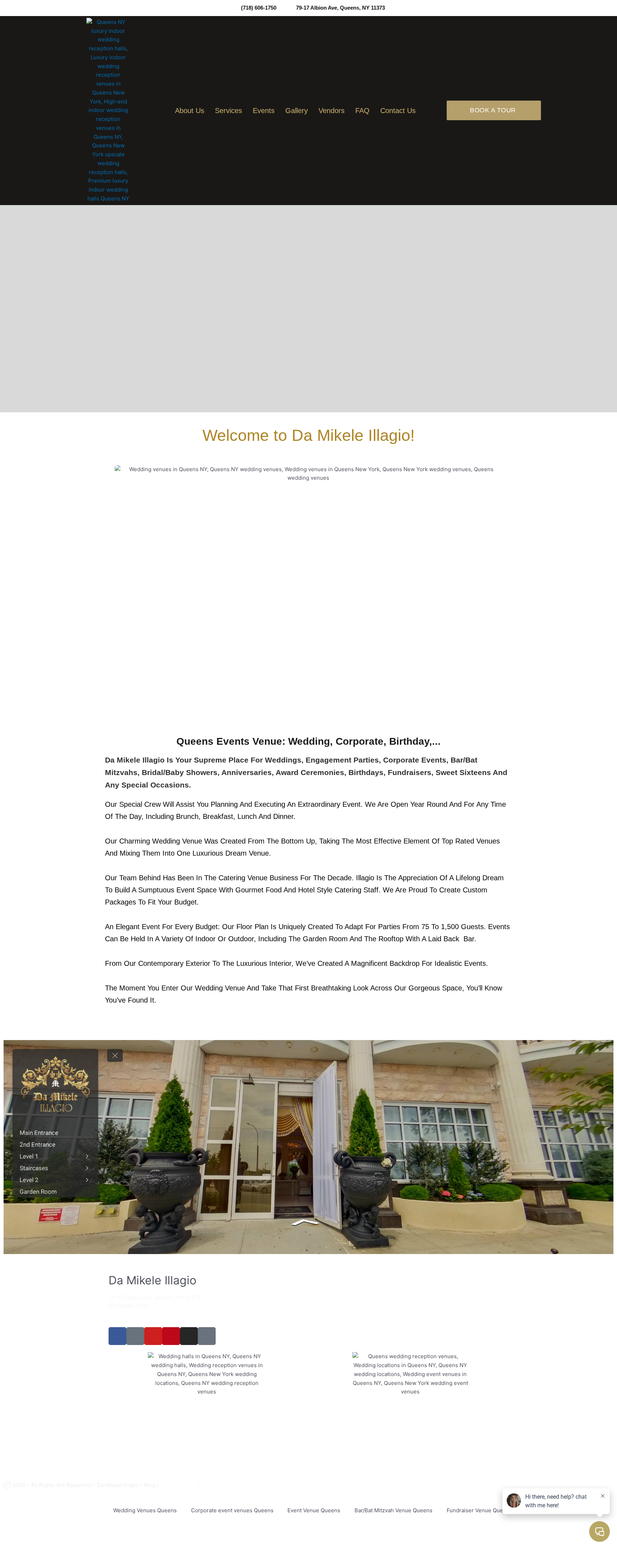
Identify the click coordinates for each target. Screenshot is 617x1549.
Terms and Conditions (230, 1485)
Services (228, 110)
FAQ (362, 110)
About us (189, 110)
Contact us (398, 110)
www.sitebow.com (56, 1526)
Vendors (331, 110)
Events (264, 110)
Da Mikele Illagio (117, 1485)
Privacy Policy (178, 1485)
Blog (149, 1485)
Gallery (296, 110)
